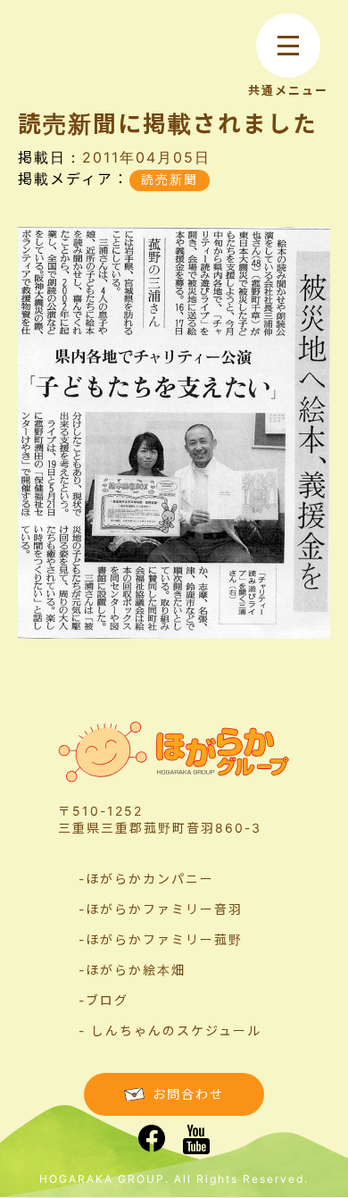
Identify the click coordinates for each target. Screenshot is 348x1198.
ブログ (107, 1000)
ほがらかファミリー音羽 (164, 909)
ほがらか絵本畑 (136, 969)
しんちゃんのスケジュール (176, 1030)
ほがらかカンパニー (150, 878)
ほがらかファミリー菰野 (164, 939)
